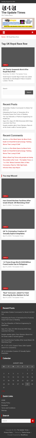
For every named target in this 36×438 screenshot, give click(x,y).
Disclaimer (4, 405)
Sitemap (4, 410)
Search (5, 88)
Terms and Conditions (8, 408)
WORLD (5, 65)
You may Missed (10, 176)
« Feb (3, 391)
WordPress (24, 435)
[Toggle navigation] (3, 32)
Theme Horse (26, 432)
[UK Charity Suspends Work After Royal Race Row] (18, 57)
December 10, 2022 (9, 74)
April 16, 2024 (7, 205)
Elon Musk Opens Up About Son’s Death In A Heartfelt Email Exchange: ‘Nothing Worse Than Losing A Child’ (17, 141)
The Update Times (13, 12)
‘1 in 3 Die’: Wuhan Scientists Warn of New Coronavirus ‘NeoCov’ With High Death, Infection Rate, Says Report (16, 165)
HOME (3, 400)
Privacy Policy (5, 403)
